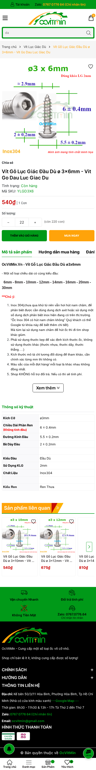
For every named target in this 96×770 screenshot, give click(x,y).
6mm (8, 282)
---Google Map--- (65, 701)
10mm (31, 282)
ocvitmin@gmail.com (28, 721)
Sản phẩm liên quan (27, 508)
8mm (19, 282)
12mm (44, 282)
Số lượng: (9, 213)
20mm (84, 282)
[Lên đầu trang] (89, 741)
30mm (7, 288)
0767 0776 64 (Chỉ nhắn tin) (31, 714)
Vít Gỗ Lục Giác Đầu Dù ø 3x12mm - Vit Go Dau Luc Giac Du (57, 558)
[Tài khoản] (19, 4)
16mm (70, 282)
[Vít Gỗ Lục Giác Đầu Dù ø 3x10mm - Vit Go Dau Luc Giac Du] (19, 535)
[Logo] (48, 18)
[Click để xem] (48, 109)
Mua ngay (71, 235)
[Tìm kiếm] (89, 32)
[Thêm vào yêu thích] (90, 66)
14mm (57, 282)
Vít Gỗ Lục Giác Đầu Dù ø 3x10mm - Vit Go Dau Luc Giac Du (19, 558)
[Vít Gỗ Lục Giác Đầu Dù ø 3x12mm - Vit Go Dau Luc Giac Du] (57, 535)
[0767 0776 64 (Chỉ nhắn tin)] (60, 4)
